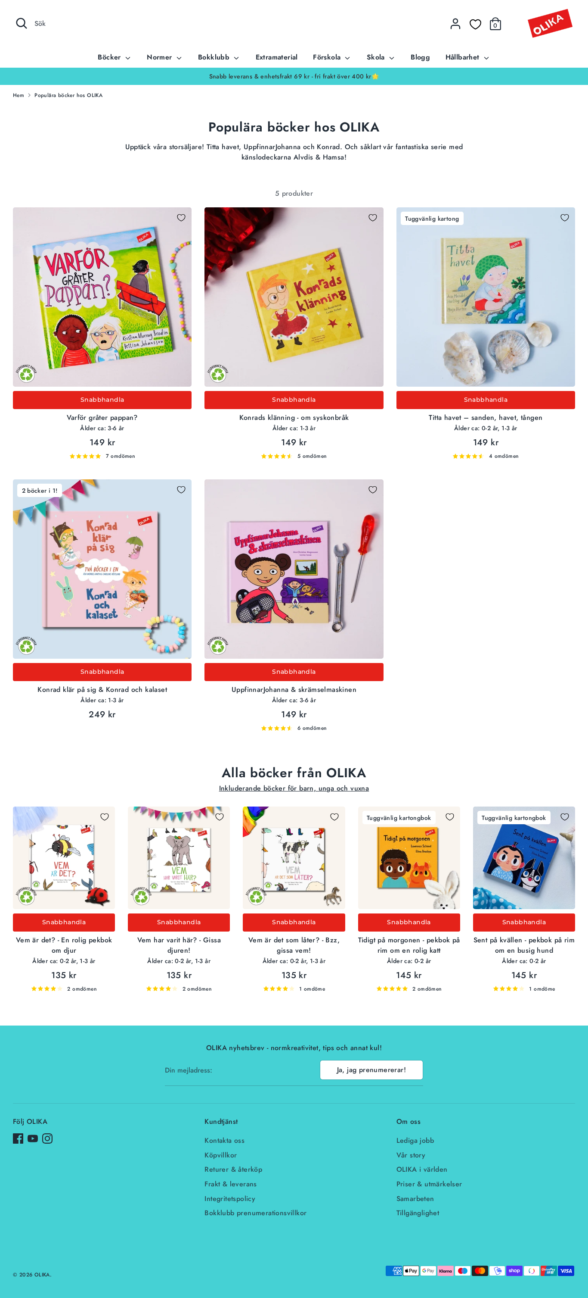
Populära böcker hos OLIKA (68, 95)
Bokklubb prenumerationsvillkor (255, 1213)
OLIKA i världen (422, 1169)
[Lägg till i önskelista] (181, 217)
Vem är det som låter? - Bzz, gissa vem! (294, 945)
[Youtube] (33, 1138)
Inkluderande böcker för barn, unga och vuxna (294, 788)
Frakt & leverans (230, 1184)
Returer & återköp (233, 1169)
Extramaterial (277, 57)
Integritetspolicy (229, 1199)
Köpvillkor (220, 1155)
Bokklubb (215, 57)
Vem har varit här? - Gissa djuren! (179, 945)
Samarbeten (415, 1199)
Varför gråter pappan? (102, 417)
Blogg (420, 57)
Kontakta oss (224, 1140)
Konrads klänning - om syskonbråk (294, 417)
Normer (160, 57)
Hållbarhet (464, 57)
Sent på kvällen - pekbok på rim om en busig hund (524, 945)
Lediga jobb (415, 1140)
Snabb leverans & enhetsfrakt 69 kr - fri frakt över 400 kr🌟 (241, 76)
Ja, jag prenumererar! (371, 1070)
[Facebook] (18, 1138)
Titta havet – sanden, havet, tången (485, 417)
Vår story (411, 1155)
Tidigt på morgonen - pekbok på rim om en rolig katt (409, 945)
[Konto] (455, 23)
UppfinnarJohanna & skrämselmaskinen (294, 689)
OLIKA (42, 1275)
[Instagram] (47, 1138)
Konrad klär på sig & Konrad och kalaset (102, 689)
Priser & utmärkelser (429, 1184)
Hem (18, 95)
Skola (377, 57)
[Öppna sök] (21, 23)
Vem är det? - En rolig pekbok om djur (64, 945)
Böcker (110, 57)
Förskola (328, 57)
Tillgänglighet (417, 1213)
